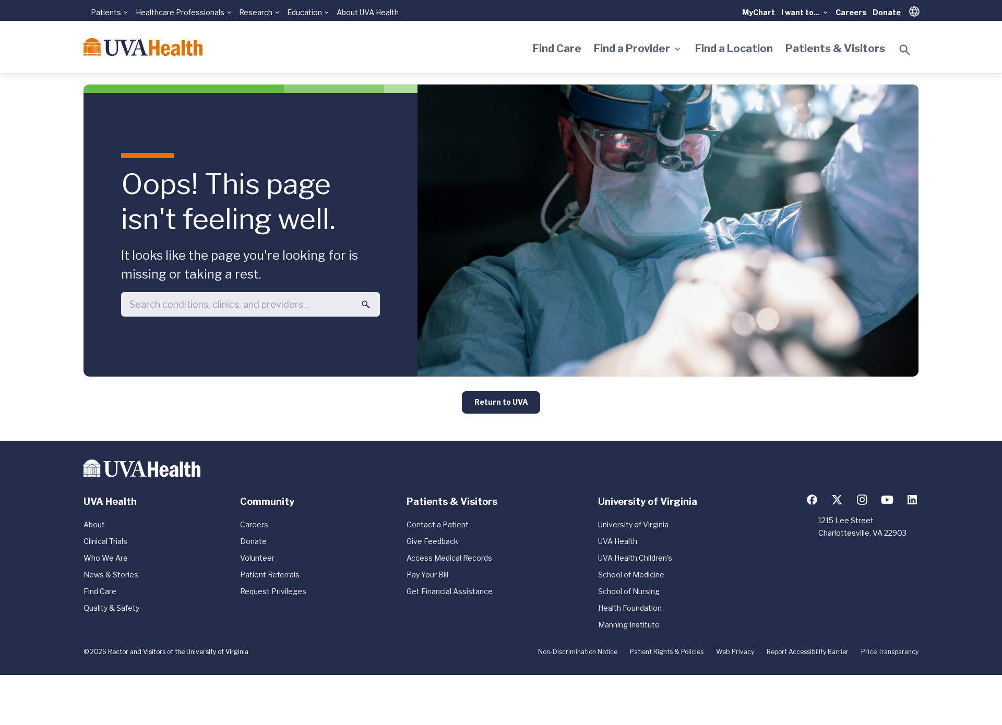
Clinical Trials (105, 541)
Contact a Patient (438, 524)
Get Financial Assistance (450, 591)
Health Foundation (630, 607)
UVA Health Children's (635, 557)
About (94, 524)
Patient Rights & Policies (666, 652)
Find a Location (734, 48)
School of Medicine (631, 574)
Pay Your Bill (427, 574)
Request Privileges (273, 591)
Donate (887, 12)
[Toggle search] (905, 50)
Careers (851, 12)
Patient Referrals (270, 574)
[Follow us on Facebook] (812, 499)
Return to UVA (501, 401)
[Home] (143, 47)
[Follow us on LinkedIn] (912, 499)
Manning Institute (629, 624)
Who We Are (106, 557)
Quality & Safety (111, 607)
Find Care (557, 48)
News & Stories (111, 574)
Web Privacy (735, 652)
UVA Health (617, 541)
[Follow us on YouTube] (887, 499)
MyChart (758, 12)
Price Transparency (889, 652)
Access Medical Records (449, 557)
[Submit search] (366, 305)
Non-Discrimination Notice (577, 652)
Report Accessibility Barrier (808, 652)
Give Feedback (432, 541)
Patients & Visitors (835, 48)
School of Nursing (629, 591)
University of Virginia (633, 524)
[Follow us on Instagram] (862, 499)
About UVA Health (368, 12)
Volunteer (257, 557)
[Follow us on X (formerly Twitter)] (837, 499)
